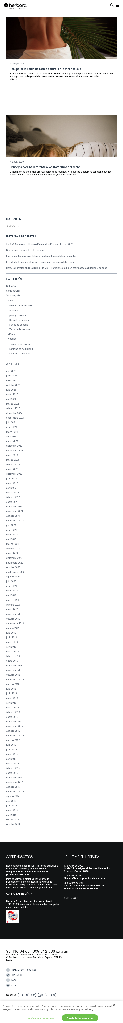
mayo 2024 (12, 431)
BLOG (14, 985)
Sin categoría (13, 295)
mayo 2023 (12, 455)
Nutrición (11, 286)
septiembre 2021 (15, 520)
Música (11, 334)
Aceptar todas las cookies (80, 1017)
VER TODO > (71, 897)
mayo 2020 (12, 590)
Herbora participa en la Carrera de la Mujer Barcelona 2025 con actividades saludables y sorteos (56, 268)
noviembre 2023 (14, 450)
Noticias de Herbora (19, 353)
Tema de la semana (19, 329)
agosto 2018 (13, 684)
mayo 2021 (12, 534)
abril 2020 (11, 595)
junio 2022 (11, 478)
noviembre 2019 (14, 614)
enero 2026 (12, 380)
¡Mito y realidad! (17, 315)
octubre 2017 (13, 731)
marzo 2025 (12, 403)
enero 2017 (12, 772)
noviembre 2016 (14, 782)
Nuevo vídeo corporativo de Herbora (25, 250)
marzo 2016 (12, 819)
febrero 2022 (13, 497)
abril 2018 (11, 702)
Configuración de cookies (41, 1017)
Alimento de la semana (20, 305)
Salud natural (13, 290)
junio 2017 (11, 749)
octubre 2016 (13, 787)
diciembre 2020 (14, 558)
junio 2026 (11, 375)
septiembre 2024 (15, 417)
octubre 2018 (13, 674)
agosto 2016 (13, 796)
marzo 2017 (12, 763)
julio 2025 (11, 389)
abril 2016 (11, 815)
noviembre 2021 (14, 511)
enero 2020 (12, 609)
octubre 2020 (13, 567)
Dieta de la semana (19, 320)
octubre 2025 (13, 385)
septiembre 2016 (15, 791)
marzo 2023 (12, 459)
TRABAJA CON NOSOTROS (23, 970)
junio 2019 (11, 637)
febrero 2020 (13, 604)
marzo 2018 (12, 707)
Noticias (12, 338)
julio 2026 (11, 371)
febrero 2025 (13, 408)
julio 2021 (11, 525)
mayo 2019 (12, 642)
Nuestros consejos (19, 324)
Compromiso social (19, 344)
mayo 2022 (12, 483)
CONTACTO (16, 975)
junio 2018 (11, 693)
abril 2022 (11, 487)
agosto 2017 (13, 740)
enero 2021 (12, 553)
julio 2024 (11, 422)
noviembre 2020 (14, 562)
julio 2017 (11, 744)
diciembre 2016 (14, 777)
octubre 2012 (13, 824)
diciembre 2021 (14, 506)
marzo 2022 (12, 492)
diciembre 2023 (14, 445)
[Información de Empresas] (12, 916)
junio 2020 (11, 586)
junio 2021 (11, 530)
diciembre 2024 (14, 413)
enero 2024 (12, 441)
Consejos (13, 310)
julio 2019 (11, 632)
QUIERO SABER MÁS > (19, 893)
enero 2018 (12, 716)
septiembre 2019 (15, 623)
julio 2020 (11, 581)
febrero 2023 (13, 464)
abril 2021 (11, 539)
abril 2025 (11, 399)
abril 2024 (11, 436)
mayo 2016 (12, 810)
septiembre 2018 (15, 679)
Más (13, 79)
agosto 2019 (13, 628)
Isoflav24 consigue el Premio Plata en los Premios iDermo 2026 (39, 244)
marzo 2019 (12, 651)
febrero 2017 (13, 768)
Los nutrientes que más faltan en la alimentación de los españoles (41, 256)
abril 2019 (11, 646)
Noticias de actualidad (21, 348)
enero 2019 (12, 660)
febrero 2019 (13, 656)
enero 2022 (12, 501)
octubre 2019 (13, 618)
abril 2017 (11, 758)
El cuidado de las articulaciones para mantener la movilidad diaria (40, 262)
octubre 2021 (13, 516)
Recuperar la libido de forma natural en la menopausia (45, 69)
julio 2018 (11, 688)
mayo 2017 (12, 754)
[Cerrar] (114, 1005)
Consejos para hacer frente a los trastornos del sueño (45, 167)
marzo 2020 (12, 600)
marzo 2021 (12, 543)
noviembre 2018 (14, 670)
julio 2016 (11, 801)
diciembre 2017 (14, 721)
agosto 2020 (13, 576)
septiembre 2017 (15, 735)
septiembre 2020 (15, 572)
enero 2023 (12, 469)
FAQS (13, 980)
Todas (9, 300)
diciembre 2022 (14, 473)
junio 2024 (11, 427)
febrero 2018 (13, 712)
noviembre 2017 (14, 726)
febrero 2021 (13, 548)
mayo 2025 (12, 394)
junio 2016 (11, 805)
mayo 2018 (12, 698)
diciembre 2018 (14, 665)
